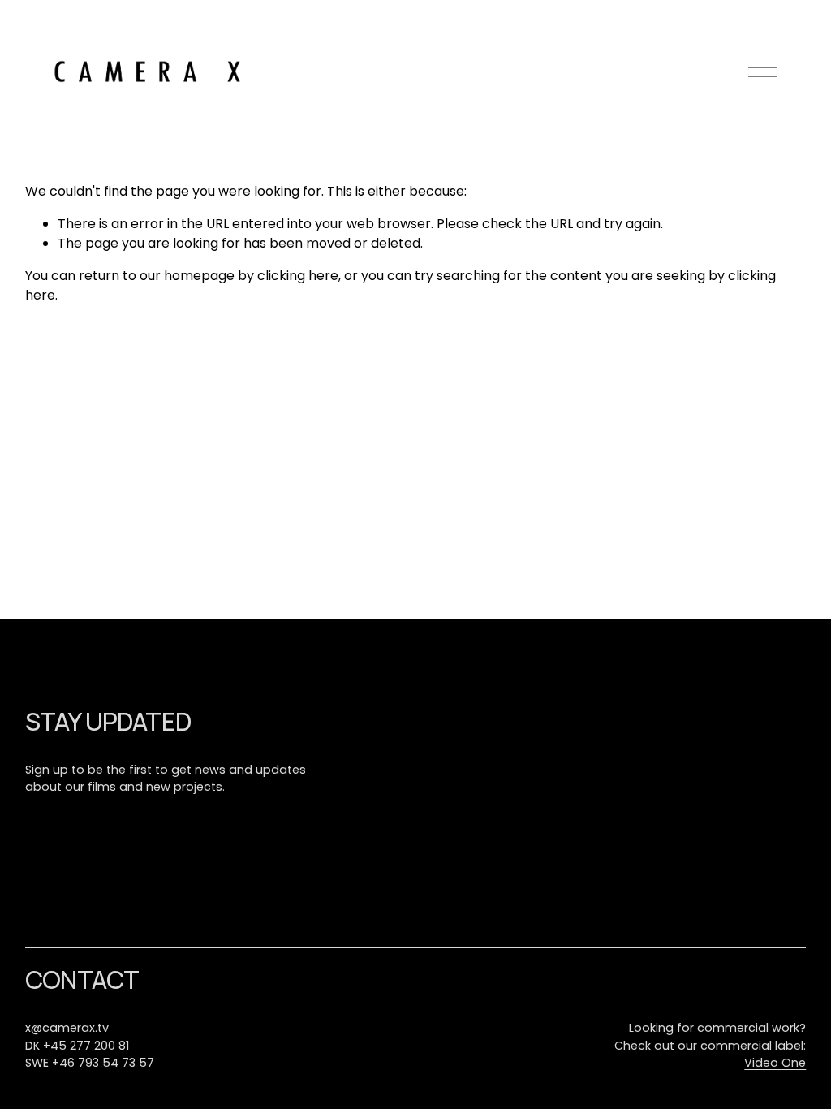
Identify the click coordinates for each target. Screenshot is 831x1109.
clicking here (297, 275)
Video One (775, 1063)
